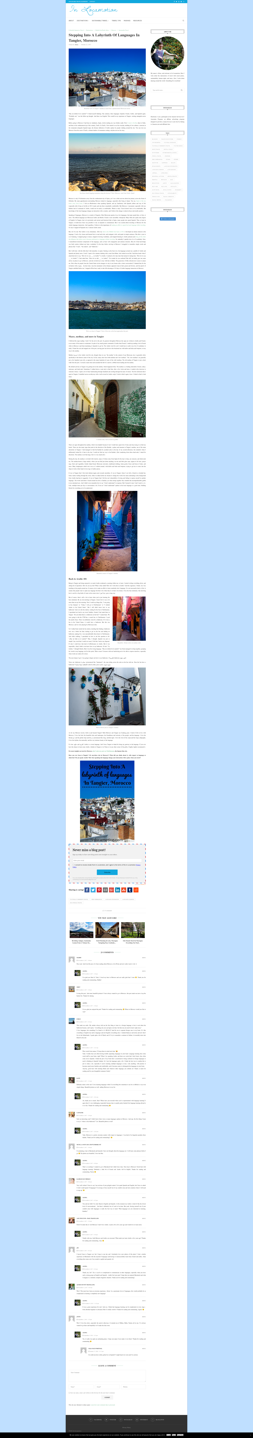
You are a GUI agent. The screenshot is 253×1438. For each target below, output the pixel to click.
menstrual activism (158, 176)
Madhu (79, 957)
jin (78, 1248)
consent (179, 139)
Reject (174, 1435)
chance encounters (167, 139)
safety (165, 183)
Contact (92, 1)
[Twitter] (176, 1)
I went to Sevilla (132, 123)
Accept (169, 1435)
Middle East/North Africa (102, 30)
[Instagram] (178, 1)
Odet (78, 987)
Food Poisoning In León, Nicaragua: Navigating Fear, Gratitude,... (107, 942)
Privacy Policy (126, 1427)
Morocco (113, 30)
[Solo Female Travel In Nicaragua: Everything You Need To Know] (133, 930)
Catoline (80, 1113)
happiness (165, 162)
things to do (156, 196)
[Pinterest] (181, 1)
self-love (164, 186)
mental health (172, 176)
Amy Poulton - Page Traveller (88, 1218)
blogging (155, 139)
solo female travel (76, 902)
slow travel (156, 190)
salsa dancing (174, 183)
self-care (155, 186)
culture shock (178, 146)
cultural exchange (170, 142)
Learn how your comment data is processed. (103, 1405)
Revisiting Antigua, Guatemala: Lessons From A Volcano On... (81, 942)
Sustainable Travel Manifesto (78, 1)
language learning (128, 899)
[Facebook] (174, 1)
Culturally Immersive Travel (76, 30)
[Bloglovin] (183, 1)
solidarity (178, 190)
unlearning (168, 200)
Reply (144, 957)
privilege (164, 179)
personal (155, 179)
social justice (167, 190)
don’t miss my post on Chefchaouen (103, 751)
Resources (137, 20)
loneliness (164, 173)
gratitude (155, 162)
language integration (112, 899)
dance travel (156, 149)
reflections (155, 183)
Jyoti (78, 1317)
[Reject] (251, 1435)
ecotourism (155, 152)
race (171, 179)
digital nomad (168, 149)
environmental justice (170, 152)
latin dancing (171, 169)
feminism (167, 156)
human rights (156, 166)
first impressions (97, 899)
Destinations (82, 20)
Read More (180, 1435)
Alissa (76, 44)
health (173, 162)
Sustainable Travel (99, 20)
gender (176, 159)
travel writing (156, 200)
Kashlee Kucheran (83, 1179)
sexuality (174, 186)
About (71, 20)
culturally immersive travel (79, 899)
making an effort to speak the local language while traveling (128, 225)
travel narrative (168, 196)
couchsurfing (156, 142)
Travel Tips (116, 20)
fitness (168, 159)
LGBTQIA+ (154, 173)
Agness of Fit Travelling (86, 1285)
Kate (78, 1078)
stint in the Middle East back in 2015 (113, 232)
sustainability (172, 193)
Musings (127, 20)
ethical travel (156, 156)
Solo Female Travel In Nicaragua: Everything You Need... (133, 942)
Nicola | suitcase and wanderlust (89, 1144)
